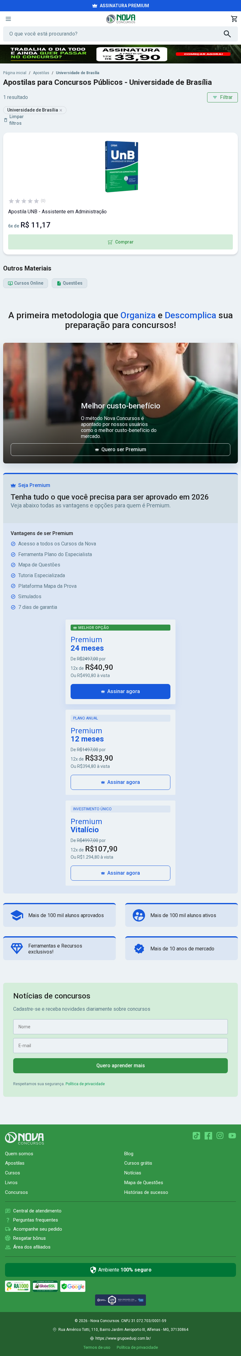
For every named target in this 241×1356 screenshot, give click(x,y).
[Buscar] (231, 33)
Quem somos (19, 1153)
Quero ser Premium (123, 449)
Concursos (16, 1192)
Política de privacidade (85, 1084)
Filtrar (226, 97)
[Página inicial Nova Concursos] (24, 1138)
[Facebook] (208, 1136)
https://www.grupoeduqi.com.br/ (123, 1338)
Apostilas (41, 73)
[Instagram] (220, 1136)
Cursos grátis (138, 1163)
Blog (128, 1153)
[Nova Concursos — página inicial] (120, 19)
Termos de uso (96, 1347)
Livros (11, 1182)
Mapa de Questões (143, 1182)
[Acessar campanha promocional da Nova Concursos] (120, 54)
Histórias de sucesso (146, 1192)
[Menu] (8, 19)
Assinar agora (123, 691)
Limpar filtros (16, 120)
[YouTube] (232, 1136)
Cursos (12, 1173)
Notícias (132, 1173)
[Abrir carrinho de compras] (234, 19)
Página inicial (14, 73)
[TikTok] (196, 1136)
